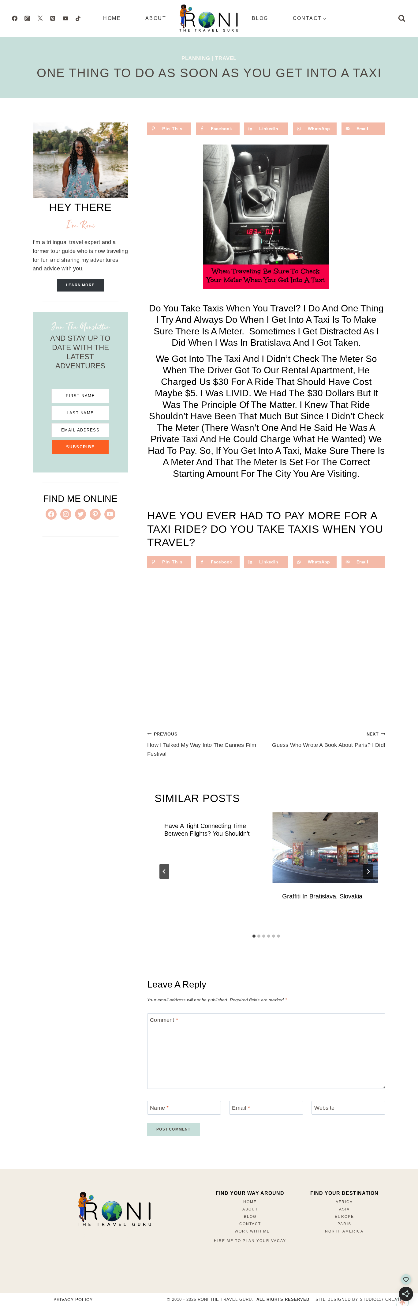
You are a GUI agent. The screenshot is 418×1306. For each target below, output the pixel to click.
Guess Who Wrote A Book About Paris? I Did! (328, 740)
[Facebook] (14, 18)
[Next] (368, 871)
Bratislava (270, 342)
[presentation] (325, 847)
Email (241, 1108)
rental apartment (317, 370)
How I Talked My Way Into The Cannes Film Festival (201, 744)
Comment (164, 1020)
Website (324, 1108)
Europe (344, 1216)
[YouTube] (65, 18)
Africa (344, 1202)
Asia (344, 1209)
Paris (344, 1224)
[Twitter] (40, 18)
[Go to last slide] (164, 871)
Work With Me (252, 1231)
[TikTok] (78, 18)
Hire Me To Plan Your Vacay (250, 1241)
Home (112, 18)
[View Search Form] (402, 18)
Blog (260, 18)
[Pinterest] (52, 18)
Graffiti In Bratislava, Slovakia (322, 896)
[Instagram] (27, 18)
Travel (226, 58)
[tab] (254, 936)
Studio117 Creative (384, 1299)
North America (344, 1231)
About (155, 18)
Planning (195, 58)
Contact (250, 1224)
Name (159, 1108)
